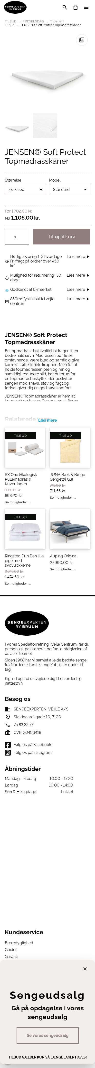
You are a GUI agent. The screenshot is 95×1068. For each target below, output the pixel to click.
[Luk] (85, 968)
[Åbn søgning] (65, 7)
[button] (82, 40)
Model (54, 180)
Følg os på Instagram (33, 752)
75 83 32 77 (23, 724)
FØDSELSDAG (33, 21)
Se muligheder (16, 502)
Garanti (11, 956)
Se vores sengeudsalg (47, 1035)
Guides (11, 949)
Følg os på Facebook (32, 744)
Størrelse (13, 180)
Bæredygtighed (19, 943)
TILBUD (10, 21)
